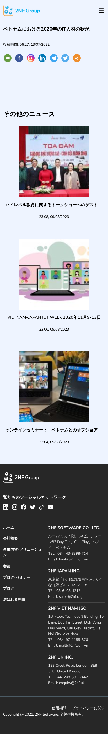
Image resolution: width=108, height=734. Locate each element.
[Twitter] (65, 58)
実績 (6, 566)
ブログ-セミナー (16, 577)
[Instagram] (31, 58)
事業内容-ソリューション (22, 552)
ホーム (8, 527)
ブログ (8, 588)
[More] (77, 58)
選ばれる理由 (14, 599)
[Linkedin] (42, 58)
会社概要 (10, 538)
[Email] (8, 58)
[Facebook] (19, 58)
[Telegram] (54, 58)
